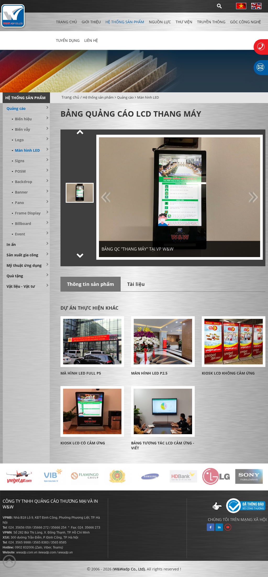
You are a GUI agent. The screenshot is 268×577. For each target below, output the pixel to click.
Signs (18, 160)
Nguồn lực (160, 21)
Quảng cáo (125, 97)
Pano (18, 202)
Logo (18, 139)
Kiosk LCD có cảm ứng (82, 442)
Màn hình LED (148, 97)
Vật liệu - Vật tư (21, 286)
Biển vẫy (21, 129)
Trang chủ (66, 21)
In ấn (11, 244)
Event (18, 233)
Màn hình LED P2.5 (149, 373)
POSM (19, 171)
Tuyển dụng (68, 40)
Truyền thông (211, 21)
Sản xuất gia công (22, 254)
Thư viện (184, 21)
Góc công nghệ (245, 21)
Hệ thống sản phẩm (124, 21)
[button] (80, 131)
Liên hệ (91, 40)
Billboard (21, 223)
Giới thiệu (91, 21)
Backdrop (22, 181)
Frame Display (26, 213)
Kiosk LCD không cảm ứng (228, 373)
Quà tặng (15, 275)
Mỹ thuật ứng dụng (24, 265)
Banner (20, 192)
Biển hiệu (22, 118)
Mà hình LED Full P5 (80, 373)
